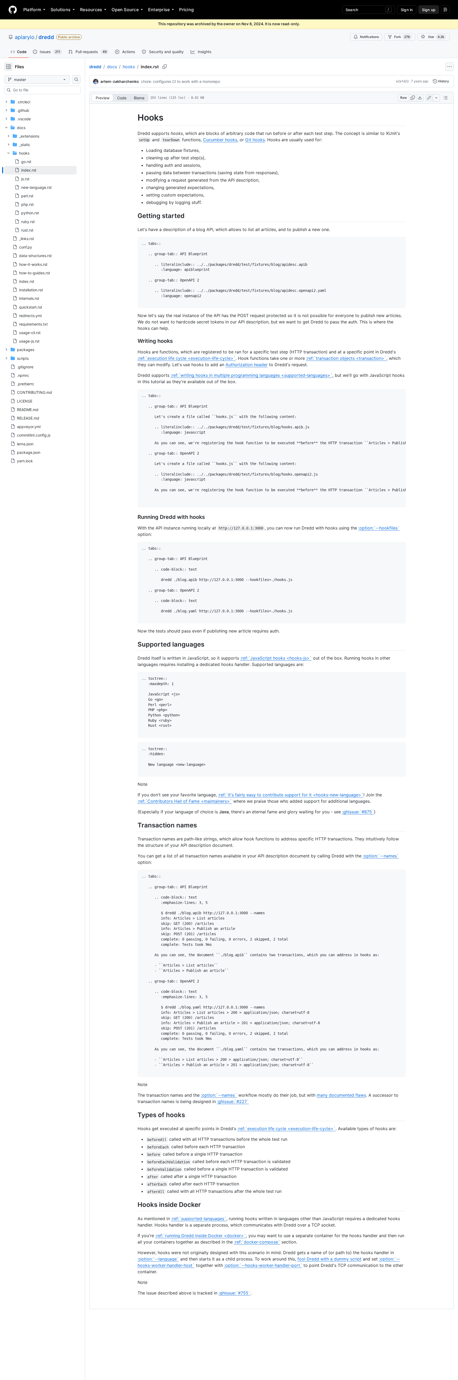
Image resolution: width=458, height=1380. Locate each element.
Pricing (186, 9)
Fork (402, 37)
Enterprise (159, 9)
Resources (91, 9)
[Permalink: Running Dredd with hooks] (134, 517)
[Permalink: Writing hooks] (134, 341)
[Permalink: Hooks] (134, 117)
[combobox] (44, 90)
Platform (32, 9)
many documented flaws (341, 1095)
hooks (129, 66)
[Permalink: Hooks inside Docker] (134, 1204)
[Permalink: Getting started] (134, 215)
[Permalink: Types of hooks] (134, 1114)
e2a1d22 (402, 81)
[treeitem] (40, 170)
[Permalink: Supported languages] (134, 644)
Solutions (61, 9)
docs (112, 66)
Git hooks (255, 139)
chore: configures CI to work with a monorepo (180, 81)
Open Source (125, 9)
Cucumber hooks (220, 139)
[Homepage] (12, 9)
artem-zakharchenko (119, 81)
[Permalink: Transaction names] (134, 825)
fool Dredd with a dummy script (329, 1259)
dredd (46, 37)
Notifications (369, 37)
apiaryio (24, 37)
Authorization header (247, 364)
